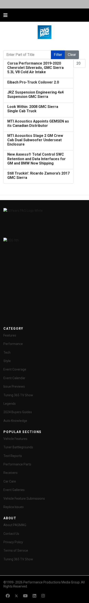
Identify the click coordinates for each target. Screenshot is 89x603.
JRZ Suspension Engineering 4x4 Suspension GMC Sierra (35, 94)
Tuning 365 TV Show (18, 395)
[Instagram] (43, 595)
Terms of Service (15, 550)
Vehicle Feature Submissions (24, 498)
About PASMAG (14, 525)
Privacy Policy (13, 542)
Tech (6, 352)
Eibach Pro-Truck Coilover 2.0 (33, 82)
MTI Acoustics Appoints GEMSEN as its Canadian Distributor (38, 123)
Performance (13, 344)
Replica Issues (13, 507)
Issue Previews (14, 386)
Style (7, 361)
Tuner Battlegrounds (18, 447)
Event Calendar (14, 378)
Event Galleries (14, 490)
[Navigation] (5, 15)
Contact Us (11, 533)
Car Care (9, 481)
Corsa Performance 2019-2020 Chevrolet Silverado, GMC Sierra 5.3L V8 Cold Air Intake (35, 67)
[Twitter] (16, 595)
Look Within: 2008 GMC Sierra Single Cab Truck (32, 108)
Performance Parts (17, 464)
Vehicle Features (15, 439)
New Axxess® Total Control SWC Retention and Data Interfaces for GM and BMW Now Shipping (36, 158)
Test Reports (12, 456)
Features (9, 335)
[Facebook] (8, 595)
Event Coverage (14, 369)
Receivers (10, 473)
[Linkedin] (34, 595)
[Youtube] (25, 595)
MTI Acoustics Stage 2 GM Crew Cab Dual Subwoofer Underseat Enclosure (35, 139)
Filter (58, 54)
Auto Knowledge (15, 421)
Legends (9, 403)
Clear (72, 54)
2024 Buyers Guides (17, 412)
